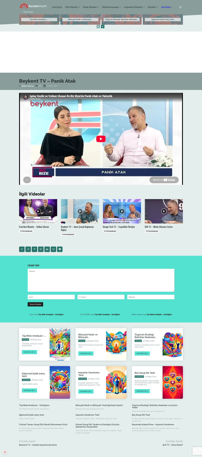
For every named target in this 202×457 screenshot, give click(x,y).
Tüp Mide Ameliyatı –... (39, 19)
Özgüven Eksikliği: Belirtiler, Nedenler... (121, 19)
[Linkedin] (47, 249)
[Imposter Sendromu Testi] (116, 382)
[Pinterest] (34, 249)
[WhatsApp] (41, 249)
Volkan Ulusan (27, 86)
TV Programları (26, 231)
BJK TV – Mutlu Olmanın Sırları (159, 226)
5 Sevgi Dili (139, 376)
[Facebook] (22, 249)
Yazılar (25, 339)
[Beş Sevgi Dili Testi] (173, 382)
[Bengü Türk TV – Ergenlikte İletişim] (122, 211)
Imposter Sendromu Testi (87, 415)
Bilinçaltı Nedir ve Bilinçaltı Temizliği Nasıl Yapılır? (99, 405)
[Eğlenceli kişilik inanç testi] (60, 382)
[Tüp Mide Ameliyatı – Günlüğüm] (60, 344)
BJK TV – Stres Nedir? (173, 445)
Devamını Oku (29, 352)
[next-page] (102, 26)
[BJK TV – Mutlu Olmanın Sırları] (164, 211)
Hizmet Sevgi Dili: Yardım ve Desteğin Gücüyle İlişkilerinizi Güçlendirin (97, 425)
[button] (180, 7)
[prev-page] (98, 26)
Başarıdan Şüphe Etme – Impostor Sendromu (153, 424)
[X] (28, 249)
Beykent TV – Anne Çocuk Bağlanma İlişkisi (77, 228)
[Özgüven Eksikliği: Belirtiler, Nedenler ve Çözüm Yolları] (173, 344)
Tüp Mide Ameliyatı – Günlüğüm (50, 314)
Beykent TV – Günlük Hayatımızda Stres (38, 445)
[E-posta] (53, 249)
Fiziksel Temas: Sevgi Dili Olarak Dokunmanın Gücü (43, 424)
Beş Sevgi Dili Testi (145, 373)
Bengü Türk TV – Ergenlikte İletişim (119, 226)
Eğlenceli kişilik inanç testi (163, 19)
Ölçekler (26, 380)
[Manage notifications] (5, 452)
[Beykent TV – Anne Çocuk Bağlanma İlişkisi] (80, 211)
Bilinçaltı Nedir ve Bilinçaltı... (80, 19)
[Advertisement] (101, 52)
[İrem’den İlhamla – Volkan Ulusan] (38, 211)
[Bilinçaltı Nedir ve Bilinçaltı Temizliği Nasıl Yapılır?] (116, 344)
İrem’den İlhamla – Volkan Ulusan (34, 226)
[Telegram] (60, 249)
